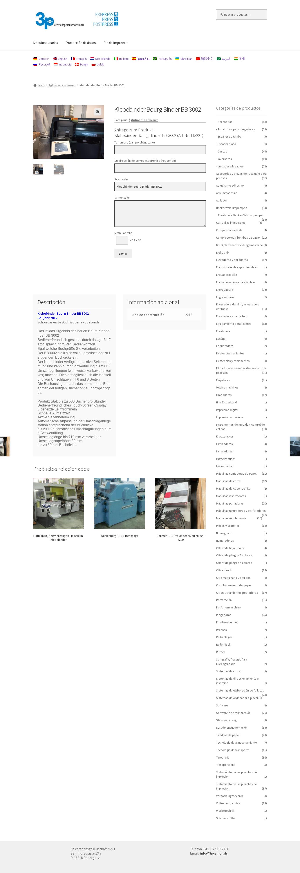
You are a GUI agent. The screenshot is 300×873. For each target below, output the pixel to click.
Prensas (221, 630)
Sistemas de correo (229, 671)
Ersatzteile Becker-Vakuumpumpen (241, 215)
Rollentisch (223, 644)
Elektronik (222, 252)
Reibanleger (224, 637)
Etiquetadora (224, 346)
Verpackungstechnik (229, 796)
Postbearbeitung (227, 622)
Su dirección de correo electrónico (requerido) (145, 161)
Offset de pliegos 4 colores (234, 563)
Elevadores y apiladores (232, 260)
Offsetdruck (224, 570)
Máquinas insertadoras (231, 496)
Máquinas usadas (45, 42)
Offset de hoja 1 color (230, 548)
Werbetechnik (225, 811)
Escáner (221, 339)
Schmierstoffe (225, 818)
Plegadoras (223, 615)
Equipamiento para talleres (233, 324)
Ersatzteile (223, 331)
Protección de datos (81, 42)
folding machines (227, 387)
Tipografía (223, 757)
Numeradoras (225, 541)
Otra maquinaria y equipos (233, 578)
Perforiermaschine (228, 607)
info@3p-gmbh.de (214, 853)
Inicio (41, 85)
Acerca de (121, 179)
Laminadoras (224, 444)
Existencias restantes (230, 353)
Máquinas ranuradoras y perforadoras (241, 511)
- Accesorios (224, 122)
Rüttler (220, 652)
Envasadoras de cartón (231, 316)
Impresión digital (227, 410)
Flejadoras (223, 380)
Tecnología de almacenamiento (236, 742)
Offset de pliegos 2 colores (234, 555)
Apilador (221, 200)
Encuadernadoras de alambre (235, 282)
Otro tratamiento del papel (233, 585)
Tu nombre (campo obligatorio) (134, 142)
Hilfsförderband (226, 402)
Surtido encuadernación (232, 728)
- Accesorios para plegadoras (235, 129)
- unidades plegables (230, 166)
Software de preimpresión (233, 713)
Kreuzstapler (224, 436)
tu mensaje (121, 198)
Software (222, 705)
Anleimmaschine (226, 193)
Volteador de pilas (228, 803)
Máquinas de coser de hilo (233, 488)
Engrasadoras (225, 297)
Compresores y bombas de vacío (238, 238)
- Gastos (221, 151)
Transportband (225, 765)
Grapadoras (224, 395)
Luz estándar (224, 466)
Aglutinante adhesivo (62, 85)
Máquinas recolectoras (231, 518)
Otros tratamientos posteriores (237, 593)
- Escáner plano (226, 144)
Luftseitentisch (225, 459)
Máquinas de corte (228, 481)
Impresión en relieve (229, 417)
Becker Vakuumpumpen (231, 208)
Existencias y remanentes (233, 361)
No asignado (224, 533)
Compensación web (229, 230)
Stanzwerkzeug (226, 720)
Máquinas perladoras (230, 503)
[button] (97, 111)
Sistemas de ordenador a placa (236, 698)
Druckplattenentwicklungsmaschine (239, 245)
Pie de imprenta (115, 42)
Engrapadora (224, 290)
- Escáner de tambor (229, 136)
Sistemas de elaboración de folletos (240, 690)
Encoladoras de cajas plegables (237, 267)
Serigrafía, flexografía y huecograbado (231, 661)
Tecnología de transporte (232, 750)
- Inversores (224, 159)
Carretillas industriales (231, 223)
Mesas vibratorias (228, 526)
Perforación (224, 600)
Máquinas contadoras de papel (236, 474)
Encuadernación (226, 275)
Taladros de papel (228, 735)
